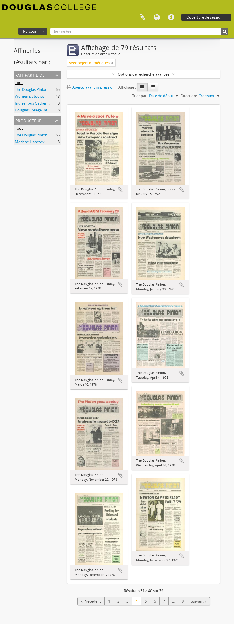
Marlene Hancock (30, 141)
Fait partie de (30, 74)
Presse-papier (142, 17)
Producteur (28, 120)
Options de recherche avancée (143, 74)
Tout (19, 82)
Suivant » (198, 601)
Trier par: (139, 95)
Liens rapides (171, 17)
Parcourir (31, 31)
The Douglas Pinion (31, 89)
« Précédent (91, 601)
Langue (157, 17)
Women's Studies (29, 96)
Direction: (189, 95)
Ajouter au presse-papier (120, 190)
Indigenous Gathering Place (38, 103)
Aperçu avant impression (93, 87)
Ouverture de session (204, 17)
